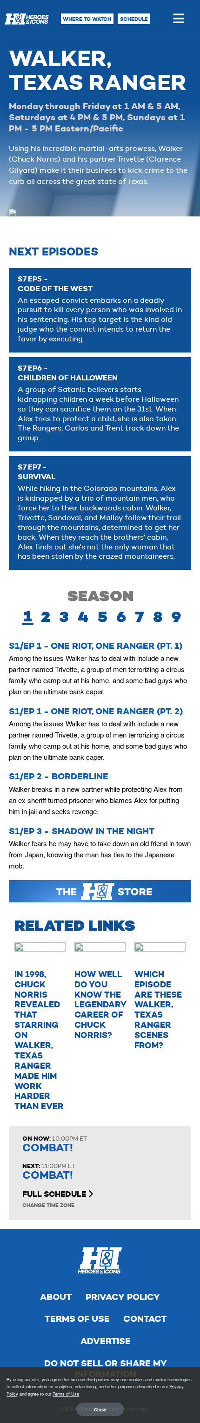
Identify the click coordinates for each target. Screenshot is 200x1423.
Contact (145, 1319)
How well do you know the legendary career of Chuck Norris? (100, 1004)
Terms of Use (77, 1319)
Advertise (105, 1341)
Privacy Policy (123, 1297)
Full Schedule (55, 1194)
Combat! (47, 1148)
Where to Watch (87, 19)
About (56, 1297)
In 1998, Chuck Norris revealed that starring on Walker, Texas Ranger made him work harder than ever (39, 1040)
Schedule (134, 19)
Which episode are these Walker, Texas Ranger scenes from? (158, 1010)
